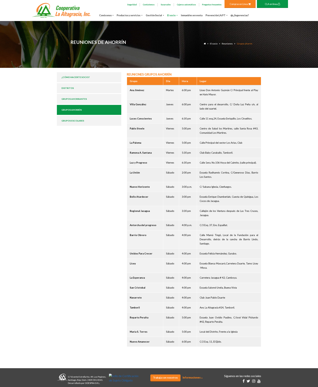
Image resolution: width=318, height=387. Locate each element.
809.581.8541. (96, 380)
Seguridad (132, 5)
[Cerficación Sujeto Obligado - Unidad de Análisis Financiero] (124, 377)
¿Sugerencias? (241, 15)
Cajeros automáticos (186, 5)
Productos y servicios (129, 15)
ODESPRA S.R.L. (92, 383)
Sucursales (166, 5)
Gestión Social (154, 15)
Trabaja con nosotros (165, 377)
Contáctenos (149, 5)
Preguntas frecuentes (212, 5)
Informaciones (192, 377)
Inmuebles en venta (191, 15)
